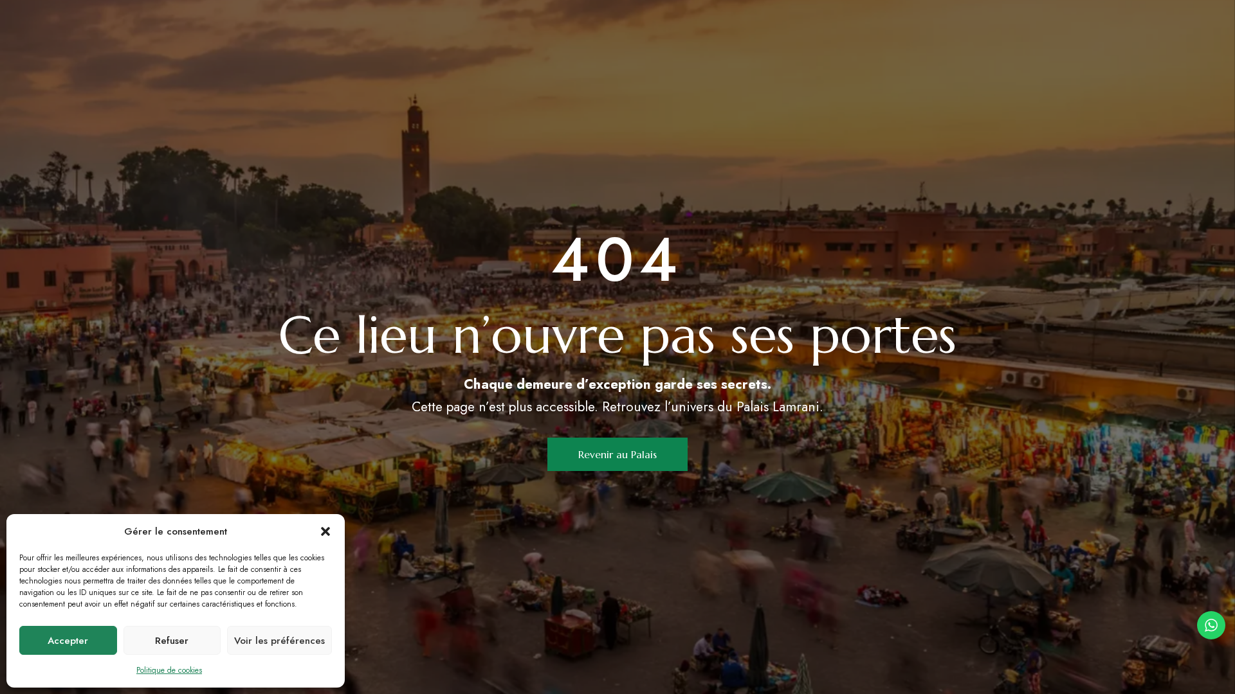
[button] (325, 531)
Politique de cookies (169, 670)
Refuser (171, 641)
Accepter (68, 641)
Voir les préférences (279, 641)
